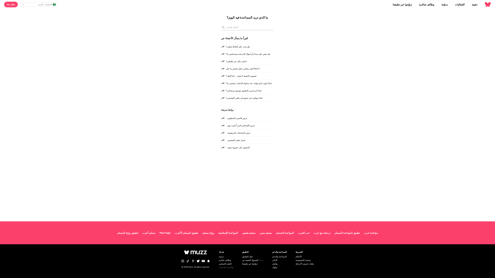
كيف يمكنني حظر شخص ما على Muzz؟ (243, 68)
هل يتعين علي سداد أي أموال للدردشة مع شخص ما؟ (248, 54)
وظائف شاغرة (225, 260)
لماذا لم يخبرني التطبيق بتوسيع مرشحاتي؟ (244, 90)
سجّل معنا (11, 4)
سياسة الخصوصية (303, 260)
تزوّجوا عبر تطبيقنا (250, 263)
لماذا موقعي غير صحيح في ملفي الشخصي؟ (244, 98)
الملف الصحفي (225, 263)
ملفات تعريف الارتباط (305, 263)
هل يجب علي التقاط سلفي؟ (238, 46)
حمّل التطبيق (247, 256)
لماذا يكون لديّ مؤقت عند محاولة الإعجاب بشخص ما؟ (249, 83)
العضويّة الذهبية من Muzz (252, 260)
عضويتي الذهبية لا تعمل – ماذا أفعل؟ (241, 76)
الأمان (274, 260)
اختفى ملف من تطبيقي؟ (236, 61)
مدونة (221, 256)
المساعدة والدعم (279, 256)
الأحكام (299, 256)
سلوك (274, 267)
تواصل (275, 263)
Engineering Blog (226, 267)
